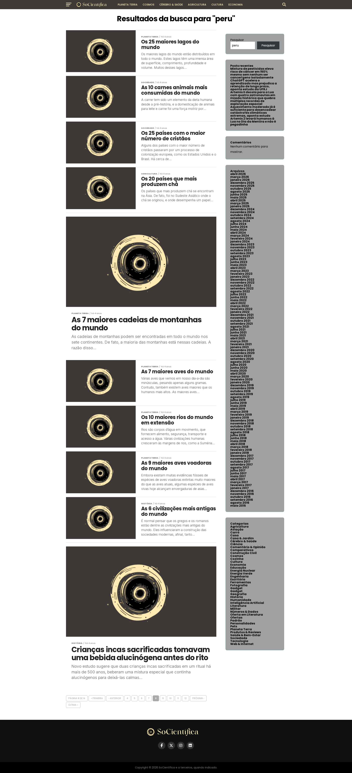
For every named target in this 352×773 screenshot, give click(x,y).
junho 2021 (238, 332)
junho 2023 (238, 262)
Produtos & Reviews (245, 632)
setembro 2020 (242, 359)
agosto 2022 (240, 291)
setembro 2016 (241, 500)
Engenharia (239, 576)
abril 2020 (238, 373)
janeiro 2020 (240, 382)
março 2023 (239, 271)
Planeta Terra (128, 4)
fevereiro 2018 (241, 450)
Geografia (238, 594)
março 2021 (239, 341)
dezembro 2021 (242, 315)
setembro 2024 (242, 218)
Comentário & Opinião (247, 547)
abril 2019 (237, 409)
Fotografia (238, 585)
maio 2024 (238, 230)
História (236, 597)
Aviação (236, 529)
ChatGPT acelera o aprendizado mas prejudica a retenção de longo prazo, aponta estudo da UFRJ (253, 84)
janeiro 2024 (240, 241)
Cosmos (148, 4)
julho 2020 (238, 365)
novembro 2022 (242, 282)
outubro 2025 (240, 189)
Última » (73, 704)
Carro (234, 532)
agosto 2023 (240, 256)
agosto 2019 (239, 397)
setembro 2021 (241, 324)
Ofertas (236, 617)
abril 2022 (238, 303)
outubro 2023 (240, 250)
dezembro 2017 (242, 456)
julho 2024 (238, 224)
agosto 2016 (239, 503)
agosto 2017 (239, 467)
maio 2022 (238, 300)
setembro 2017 (241, 464)
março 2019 (239, 412)
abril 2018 (237, 444)
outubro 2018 (240, 426)
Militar (235, 609)
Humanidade (240, 600)
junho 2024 (238, 227)
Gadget (236, 588)
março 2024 (239, 236)
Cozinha (236, 559)
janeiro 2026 (240, 180)
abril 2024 (238, 233)
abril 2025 (238, 200)
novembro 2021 (242, 318)
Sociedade (238, 638)
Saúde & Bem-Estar (245, 635)
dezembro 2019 (242, 385)
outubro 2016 (240, 497)
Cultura (217, 4)
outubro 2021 (240, 321)
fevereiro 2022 (241, 309)
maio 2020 (238, 371)
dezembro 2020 (242, 350)
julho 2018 (238, 435)
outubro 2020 (240, 356)
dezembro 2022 (242, 280)
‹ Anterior (115, 698)
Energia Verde (241, 573)
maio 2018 (238, 441)
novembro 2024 (242, 212)
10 (170, 698)
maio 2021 (238, 335)
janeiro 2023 (240, 277)
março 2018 (239, 447)
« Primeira (97, 698)
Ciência (236, 544)
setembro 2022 (242, 288)
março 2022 (239, 306)
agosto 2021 (239, 326)
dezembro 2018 (242, 420)
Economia (235, 4)
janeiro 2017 (239, 488)
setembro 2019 (241, 394)
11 (178, 698)
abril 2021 (237, 338)
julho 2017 (237, 470)
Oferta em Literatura (246, 614)
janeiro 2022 (240, 312)
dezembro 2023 (242, 244)
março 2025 (239, 203)
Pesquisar (237, 40)
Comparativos (241, 550)
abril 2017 (237, 479)
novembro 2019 (242, 388)
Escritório (237, 579)
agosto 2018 (239, 432)
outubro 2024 (240, 215)
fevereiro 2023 (241, 274)
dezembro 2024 (242, 209)
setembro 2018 (241, 429)
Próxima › (198, 698)
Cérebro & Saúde (171, 4)
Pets (233, 626)
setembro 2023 (242, 253)
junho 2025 (238, 194)
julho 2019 (238, 400)
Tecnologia (239, 641)
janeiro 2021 (239, 347)
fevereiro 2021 (241, 344)
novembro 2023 (242, 247)
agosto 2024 (240, 221)
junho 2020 (238, 368)
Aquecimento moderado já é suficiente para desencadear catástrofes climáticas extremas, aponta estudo (253, 111)
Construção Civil (243, 553)
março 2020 (239, 376)
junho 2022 (238, 297)
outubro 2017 (240, 462)
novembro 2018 (242, 423)
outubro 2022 (240, 285)
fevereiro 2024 (241, 238)
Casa (234, 535)
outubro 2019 (240, 391)
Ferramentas (240, 582)
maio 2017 (238, 476)
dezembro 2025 (242, 183)
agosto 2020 (240, 362)
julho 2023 (238, 259)
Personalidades (242, 623)
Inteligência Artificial (247, 603)
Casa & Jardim (242, 538)
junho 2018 (238, 438)
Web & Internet (242, 644)
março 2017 (239, 482)
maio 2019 (238, 406)
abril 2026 (238, 174)
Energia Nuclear (242, 570)
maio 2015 (238, 506)
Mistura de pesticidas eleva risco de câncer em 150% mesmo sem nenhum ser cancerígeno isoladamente (252, 73)
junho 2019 (238, 403)
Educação (238, 568)
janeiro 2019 (239, 417)
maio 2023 (238, 265)
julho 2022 (238, 294)
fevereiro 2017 (241, 485)
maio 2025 (238, 197)
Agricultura (197, 4)
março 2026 (239, 177)
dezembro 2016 (242, 491)
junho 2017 (238, 473)
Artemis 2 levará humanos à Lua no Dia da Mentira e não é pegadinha (253, 121)
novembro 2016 (242, 494)
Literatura (238, 606)
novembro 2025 (242, 186)
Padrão (236, 620)
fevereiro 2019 (241, 415)
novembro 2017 (242, 459)
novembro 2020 (242, 353)
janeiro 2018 (239, 453)
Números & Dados (244, 612)
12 (185, 698)
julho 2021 (237, 329)
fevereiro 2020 (241, 379)
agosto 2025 (240, 191)
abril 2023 (238, 268)
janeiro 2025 (240, 206)
